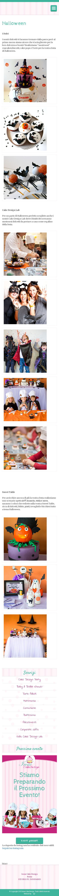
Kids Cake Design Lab (29, 737)
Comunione (29, 708)
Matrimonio (29, 701)
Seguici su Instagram (12, 848)
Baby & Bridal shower (30, 687)
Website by (27, 894)
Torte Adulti (29, 694)
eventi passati (29, 841)
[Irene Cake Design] (12, 8)
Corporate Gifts (29, 730)
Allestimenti (29, 722)
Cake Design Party (29, 680)
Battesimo (29, 715)
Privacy (4, 863)
